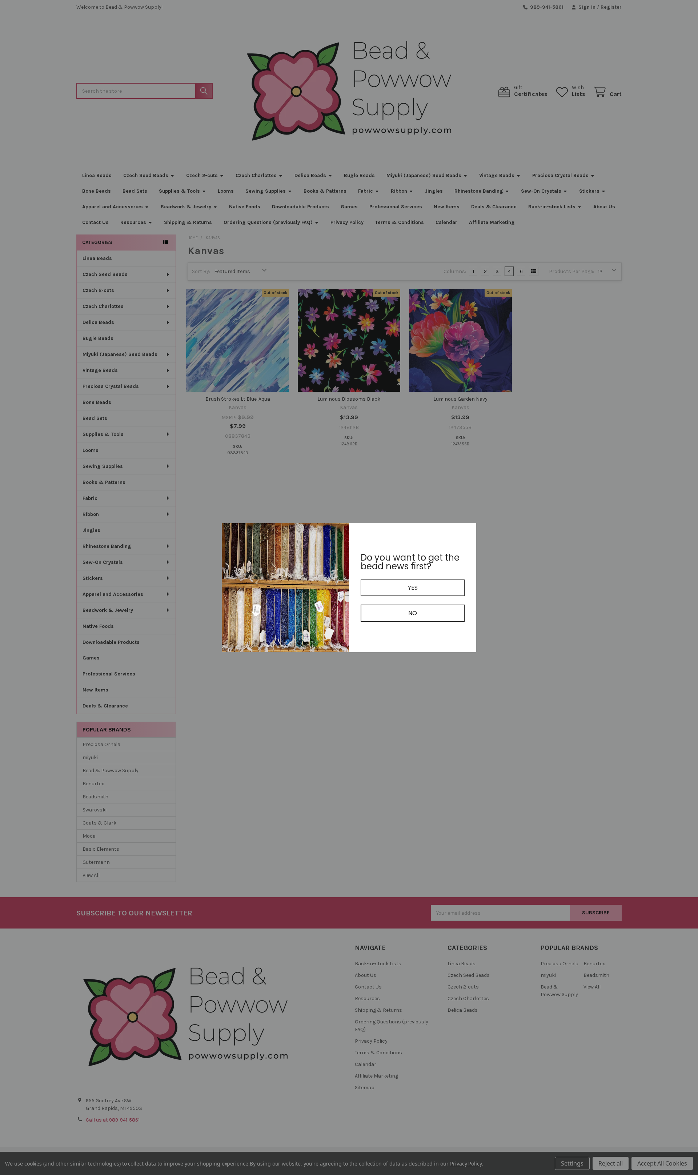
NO (412, 613)
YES (413, 588)
